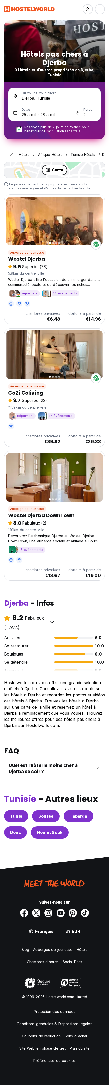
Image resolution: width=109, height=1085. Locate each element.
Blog (25, 949)
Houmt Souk (50, 832)
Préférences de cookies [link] (54, 1060)
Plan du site (80, 1048)
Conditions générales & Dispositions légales (54, 1024)
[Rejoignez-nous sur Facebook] (24, 913)
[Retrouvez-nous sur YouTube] (61, 913)
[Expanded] (11, 155)
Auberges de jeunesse (52, 949)
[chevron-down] (52, 622)
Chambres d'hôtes (43, 962)
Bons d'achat (76, 1036)
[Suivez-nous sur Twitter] (36, 913)
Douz (15, 832)
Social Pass (72, 962)
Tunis (16, 816)
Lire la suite (81, 188)
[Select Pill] (88, 9)
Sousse (45, 816)
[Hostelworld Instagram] (48, 913)
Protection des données (54, 1011)
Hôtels (82, 949)
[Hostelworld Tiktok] (85, 913)
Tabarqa (78, 816)
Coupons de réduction (41, 1036)
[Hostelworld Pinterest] (73, 913)
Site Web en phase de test (42, 1048)
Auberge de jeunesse (27, 252)
